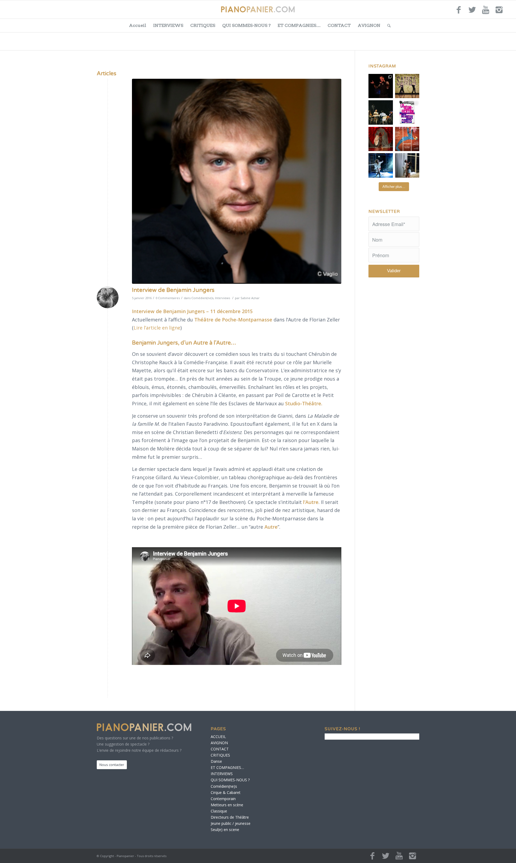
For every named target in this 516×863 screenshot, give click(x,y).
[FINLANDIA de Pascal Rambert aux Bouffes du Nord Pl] (407, 165)
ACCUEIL (218, 736)
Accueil (137, 25)
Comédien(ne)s (202, 298)
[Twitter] (472, 12)
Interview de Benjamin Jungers (173, 290)
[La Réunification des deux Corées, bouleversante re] (407, 112)
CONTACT (339, 25)
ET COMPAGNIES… (299, 25)
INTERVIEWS (168, 25)
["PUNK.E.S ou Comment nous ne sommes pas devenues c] (380, 165)
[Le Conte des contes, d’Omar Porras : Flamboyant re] (380, 139)
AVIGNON (369, 25)
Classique (219, 811)
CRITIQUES (202, 25)
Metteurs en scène (227, 804)
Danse (216, 761)
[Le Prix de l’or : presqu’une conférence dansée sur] (407, 86)
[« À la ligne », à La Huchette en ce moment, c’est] (407, 139)
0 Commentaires (168, 298)
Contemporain (223, 798)
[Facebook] (458, 12)
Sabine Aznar (250, 298)
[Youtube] (485, 12)
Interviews (222, 298)
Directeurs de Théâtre (230, 817)
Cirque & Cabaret (226, 792)
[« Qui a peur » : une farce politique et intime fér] (380, 112)
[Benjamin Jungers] (236, 181)
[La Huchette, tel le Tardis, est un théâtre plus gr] (380, 86)
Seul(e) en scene (225, 829)
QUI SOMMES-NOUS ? (246, 25)
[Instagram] (499, 12)
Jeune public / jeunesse (230, 823)
